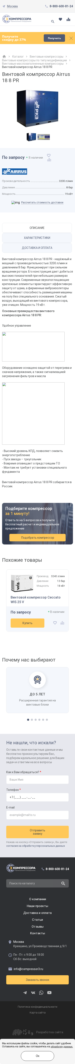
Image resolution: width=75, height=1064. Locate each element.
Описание (37, 228)
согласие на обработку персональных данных (35, 845)
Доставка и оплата (37, 247)
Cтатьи (37, 920)
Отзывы (38, 926)
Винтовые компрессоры (46, 56)
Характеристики (37, 237)
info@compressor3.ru (28, 969)
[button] (28, 720)
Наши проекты (37, 906)
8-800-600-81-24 (61, 6)
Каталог (18, 56)
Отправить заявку (37, 832)
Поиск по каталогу (22, 883)
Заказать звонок (37, 979)
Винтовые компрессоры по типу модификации (34, 60)
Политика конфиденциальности (37, 1006)
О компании (37, 899)
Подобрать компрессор (37, 537)
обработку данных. (62, 1046)
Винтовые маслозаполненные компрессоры (33, 63)
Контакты (37, 933)
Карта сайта (38, 1012)
